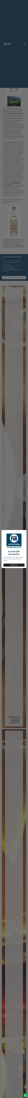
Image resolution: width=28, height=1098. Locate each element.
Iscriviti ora (14, 565)
